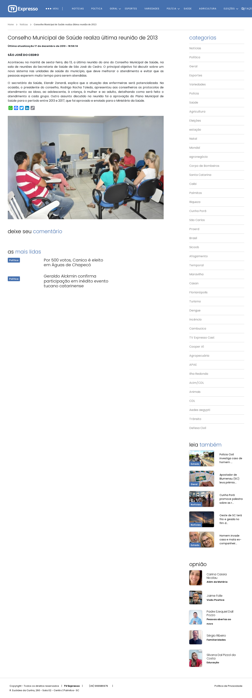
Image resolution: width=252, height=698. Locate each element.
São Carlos (197, 220)
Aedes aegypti (199, 410)
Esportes (131, 8)
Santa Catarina (200, 175)
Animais (195, 392)
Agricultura (207, 8)
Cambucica (197, 328)
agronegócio (198, 157)
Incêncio (195, 319)
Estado (195, 464)
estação (195, 129)
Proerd (194, 229)
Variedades (151, 8)
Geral (114, 8)
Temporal (196, 265)
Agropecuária (199, 356)
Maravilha (196, 274)
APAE (193, 365)
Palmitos (195, 193)
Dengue (195, 310)
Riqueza (194, 202)
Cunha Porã (197, 211)
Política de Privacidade (228, 686)
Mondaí (194, 148)
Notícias (78, 8)
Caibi (192, 184)
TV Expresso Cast (202, 337)
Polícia (171, 8)
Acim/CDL (196, 383)
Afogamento (198, 256)
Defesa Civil (197, 428)
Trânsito (195, 419)
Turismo (195, 301)
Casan (194, 283)
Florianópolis (198, 292)
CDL (192, 401)
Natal (193, 139)
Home (11, 24)
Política (96, 8)
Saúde (188, 8)
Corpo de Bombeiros (204, 166)
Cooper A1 (196, 346)
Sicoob (194, 247)
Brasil (193, 238)
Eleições (195, 120)
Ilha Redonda (198, 374)
